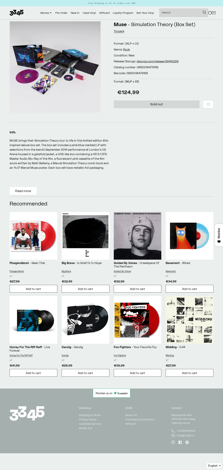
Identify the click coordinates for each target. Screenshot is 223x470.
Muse (120, 24)
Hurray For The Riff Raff (21, 355)
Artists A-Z (85, 428)
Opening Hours (180, 423)
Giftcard (130, 423)
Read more (23, 191)
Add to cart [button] (33, 289)
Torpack (119, 31)
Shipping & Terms (90, 415)
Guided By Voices (122, 271)
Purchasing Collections (139, 419)
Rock (126, 49)
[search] (183, 12)
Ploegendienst (17, 271)
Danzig (65, 355)
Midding (170, 355)
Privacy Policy (88, 419)
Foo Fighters (120, 355)
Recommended (28, 203)
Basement (171, 271)
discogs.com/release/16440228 (158, 61)
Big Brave (66, 271)
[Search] (204, 12)
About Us (131, 415)
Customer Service (90, 423)
